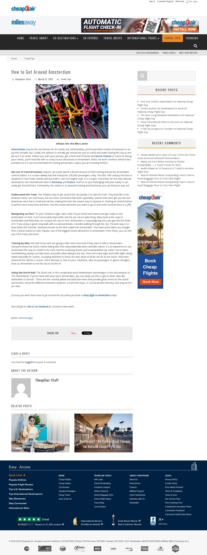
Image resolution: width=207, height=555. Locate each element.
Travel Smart (38, 38)
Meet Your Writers (188, 53)
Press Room (135, 483)
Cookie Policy (171, 483)
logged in (30, 362)
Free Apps (193, 1)
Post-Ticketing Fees (173, 503)
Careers (133, 487)
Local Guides (100, 507)
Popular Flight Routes (21, 484)
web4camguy (26, 317)
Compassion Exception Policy (178, 507)
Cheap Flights (65, 479)
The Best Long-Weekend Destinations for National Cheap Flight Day (42, 443)
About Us (134, 479)
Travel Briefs (113, 38)
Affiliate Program (137, 491)
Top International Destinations (26, 494)
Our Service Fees (172, 499)
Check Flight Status (102, 499)
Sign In (152, 1)
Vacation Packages (67, 491)
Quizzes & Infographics (147, 53)
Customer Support (165, 1)
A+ (163, 521)
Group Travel (64, 495)
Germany (57, 182)
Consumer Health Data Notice (178, 514)
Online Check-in (101, 491)
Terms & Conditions (173, 491)
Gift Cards (179, 1)
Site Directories (17, 498)
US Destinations (64, 38)
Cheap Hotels (65, 483)
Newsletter (134, 503)
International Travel (142, 38)
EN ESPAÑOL (90, 38)
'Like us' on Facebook (37, 306)
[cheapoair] (23, 9)
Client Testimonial (137, 495)
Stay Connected (18, 503)
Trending (192, 38)
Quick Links (15, 475)
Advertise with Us (137, 499)
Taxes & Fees (171, 495)
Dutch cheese (103, 156)
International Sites (19, 508)
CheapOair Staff (23, 79)
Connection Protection (175, 510)
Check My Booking (102, 483)
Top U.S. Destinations (21, 489)
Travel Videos (169, 53)
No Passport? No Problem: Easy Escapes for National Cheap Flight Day (105, 443)
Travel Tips (172, 38)
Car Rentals (64, 487)
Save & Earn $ (65, 499)
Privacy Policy (171, 479)
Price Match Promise (174, 487)
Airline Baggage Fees (103, 495)
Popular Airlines (17, 480)
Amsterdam (18, 149)
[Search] (195, 45)
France (71, 182)
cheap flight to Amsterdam (96, 295)
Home (20, 38)
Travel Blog (99, 503)
